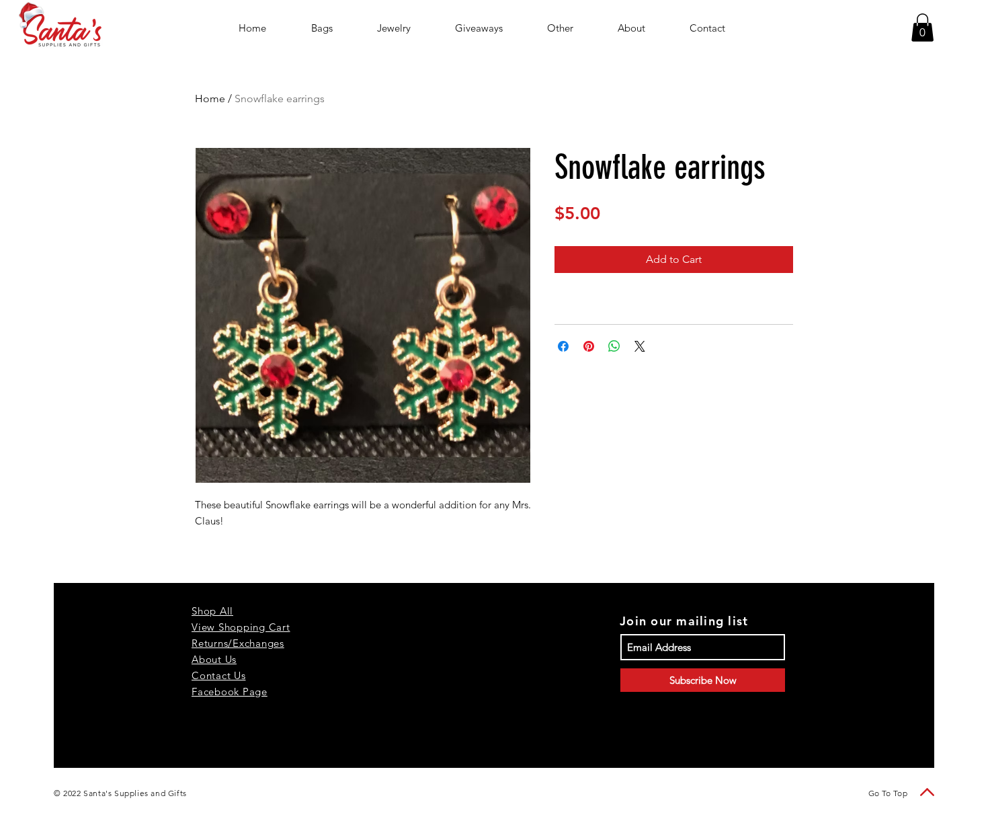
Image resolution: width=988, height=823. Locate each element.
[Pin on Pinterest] (589, 346)
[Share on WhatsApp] (614, 346)
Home (210, 98)
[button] (922, 27)
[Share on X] (640, 346)
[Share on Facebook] (563, 346)
